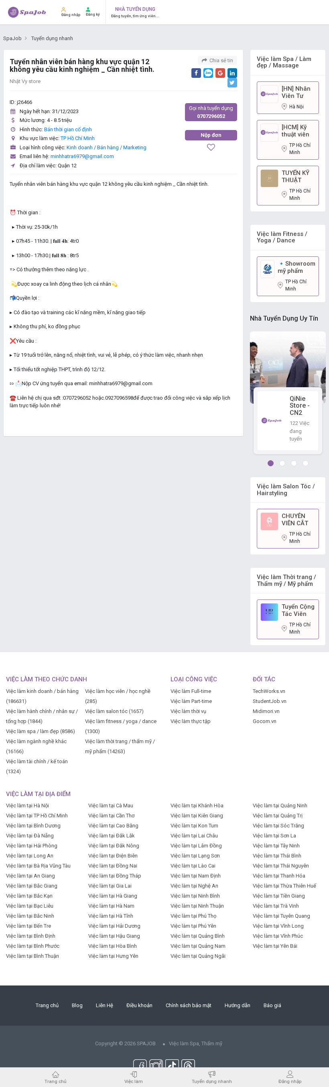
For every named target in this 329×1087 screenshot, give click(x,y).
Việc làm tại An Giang (30, 876)
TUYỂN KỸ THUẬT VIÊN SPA (295, 176)
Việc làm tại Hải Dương (114, 926)
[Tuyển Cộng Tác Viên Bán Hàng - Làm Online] (269, 612)
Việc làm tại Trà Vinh (276, 906)
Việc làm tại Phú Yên (193, 926)
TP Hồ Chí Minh (78, 138)
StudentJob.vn (269, 701)
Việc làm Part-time (191, 701)
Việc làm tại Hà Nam (111, 906)
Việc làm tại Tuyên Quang (281, 916)
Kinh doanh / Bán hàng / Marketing (106, 147)
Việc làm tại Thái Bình (277, 856)
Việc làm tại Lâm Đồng (196, 846)
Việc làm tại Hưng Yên (113, 956)
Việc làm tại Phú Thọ (193, 916)
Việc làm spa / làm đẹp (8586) (40, 731)
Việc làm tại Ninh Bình (195, 896)
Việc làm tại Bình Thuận (32, 956)
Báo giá (272, 1005)
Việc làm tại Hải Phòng (31, 846)
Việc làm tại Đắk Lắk (111, 836)
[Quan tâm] (211, 148)
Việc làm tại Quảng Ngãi (198, 956)
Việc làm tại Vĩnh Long (278, 926)
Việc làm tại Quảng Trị (278, 816)
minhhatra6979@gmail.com (82, 156)
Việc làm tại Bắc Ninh (30, 916)
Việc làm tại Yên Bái (275, 946)
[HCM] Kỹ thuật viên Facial (295, 131)
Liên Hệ (104, 1005)
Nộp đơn (211, 135)
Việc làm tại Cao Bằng (113, 826)
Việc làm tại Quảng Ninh (280, 806)
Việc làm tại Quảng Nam (198, 946)
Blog (77, 1005)
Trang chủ (47, 1005)
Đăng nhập (70, 14)
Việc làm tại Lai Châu (194, 836)
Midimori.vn (266, 711)
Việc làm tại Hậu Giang (114, 936)
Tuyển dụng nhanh (212, 1081)
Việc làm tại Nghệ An (194, 886)
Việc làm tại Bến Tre (28, 926)
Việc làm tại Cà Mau (110, 806)
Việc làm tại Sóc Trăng (278, 826)
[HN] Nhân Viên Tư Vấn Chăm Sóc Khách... (296, 92)
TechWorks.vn (269, 691)
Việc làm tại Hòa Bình (112, 946)
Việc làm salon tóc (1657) (114, 711)
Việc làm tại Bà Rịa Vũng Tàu (38, 866)
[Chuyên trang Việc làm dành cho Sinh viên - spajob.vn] (27, 12)
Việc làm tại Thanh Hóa (279, 876)
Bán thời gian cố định (68, 129)
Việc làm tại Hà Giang (112, 896)
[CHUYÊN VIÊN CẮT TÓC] (269, 521)
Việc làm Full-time (191, 691)
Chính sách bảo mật (188, 1005)
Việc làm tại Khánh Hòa (197, 806)
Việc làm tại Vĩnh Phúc (278, 936)
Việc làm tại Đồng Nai (112, 866)
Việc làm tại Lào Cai (193, 866)
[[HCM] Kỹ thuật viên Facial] (269, 132)
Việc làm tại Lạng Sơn (195, 856)
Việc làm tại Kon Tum (194, 826)
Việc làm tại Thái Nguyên (281, 866)
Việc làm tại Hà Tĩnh (110, 916)
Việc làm (133, 1081)
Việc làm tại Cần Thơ (111, 816)
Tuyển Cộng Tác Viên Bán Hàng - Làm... (298, 610)
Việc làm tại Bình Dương (33, 826)
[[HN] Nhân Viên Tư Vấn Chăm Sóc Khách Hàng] (269, 94)
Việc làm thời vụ (188, 711)
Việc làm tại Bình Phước (32, 946)
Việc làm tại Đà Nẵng (30, 836)
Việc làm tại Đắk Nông (113, 846)
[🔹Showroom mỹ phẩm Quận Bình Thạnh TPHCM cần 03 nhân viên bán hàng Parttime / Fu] (267, 269)
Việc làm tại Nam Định (196, 876)
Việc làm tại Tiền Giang (279, 896)
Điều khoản (139, 1005)
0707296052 (211, 112)
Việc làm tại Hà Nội (27, 806)
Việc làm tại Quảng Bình (198, 936)
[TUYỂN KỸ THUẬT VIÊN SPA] (269, 178)
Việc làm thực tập (191, 721)
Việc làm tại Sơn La (274, 836)
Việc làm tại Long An (29, 856)
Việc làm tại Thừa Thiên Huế (284, 886)
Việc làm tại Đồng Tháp (114, 876)
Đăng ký (93, 14)
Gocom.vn (264, 721)
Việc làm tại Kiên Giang (197, 816)
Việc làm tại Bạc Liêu (29, 906)
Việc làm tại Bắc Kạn (29, 896)
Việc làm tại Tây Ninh (276, 846)
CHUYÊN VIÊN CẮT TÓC (295, 519)
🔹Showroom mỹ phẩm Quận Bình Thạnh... (296, 267)
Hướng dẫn (237, 1005)
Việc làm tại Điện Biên (113, 856)
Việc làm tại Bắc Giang (31, 886)
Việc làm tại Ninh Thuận (197, 906)
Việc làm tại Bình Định (30, 936)
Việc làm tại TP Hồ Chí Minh (37, 816)
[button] (270, 463)
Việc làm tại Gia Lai (110, 886)
